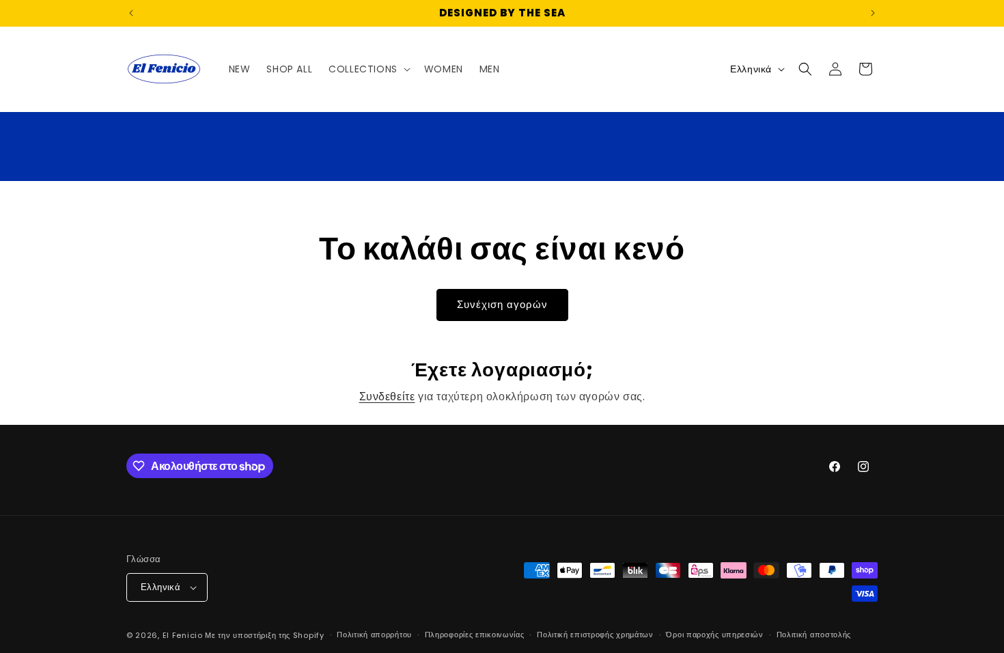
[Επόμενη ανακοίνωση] (873, 13)
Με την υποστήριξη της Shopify (264, 635)
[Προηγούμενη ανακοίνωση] (131, 13)
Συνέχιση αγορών (502, 304)
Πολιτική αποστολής (814, 634)
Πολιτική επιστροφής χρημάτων (595, 634)
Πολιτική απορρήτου (374, 634)
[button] (368, 69)
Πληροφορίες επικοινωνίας (475, 634)
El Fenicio (183, 635)
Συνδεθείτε (387, 396)
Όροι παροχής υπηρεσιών (714, 634)
